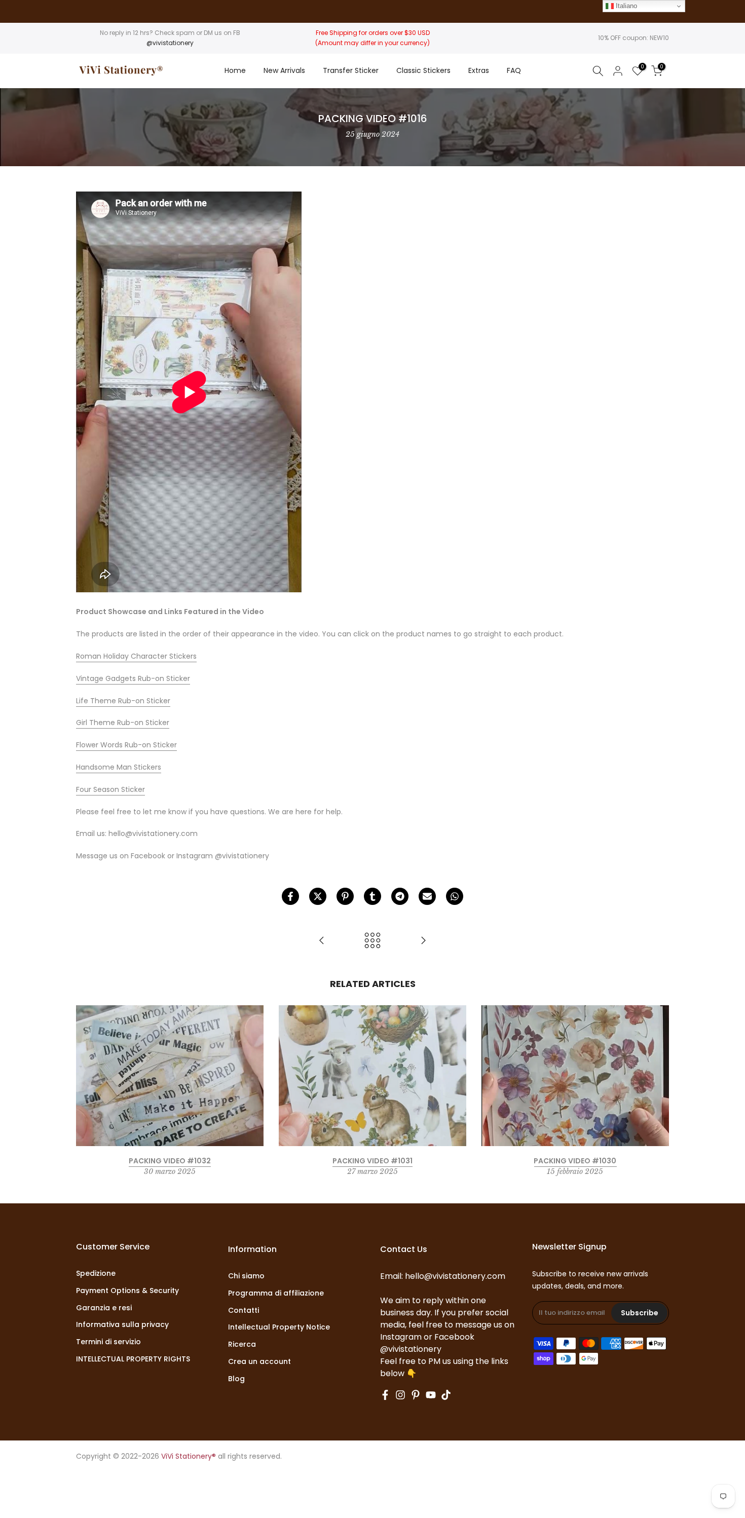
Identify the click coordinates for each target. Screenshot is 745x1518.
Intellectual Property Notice (279, 1327)
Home (235, 70)
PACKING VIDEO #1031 (372, 1161)
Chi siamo (246, 1276)
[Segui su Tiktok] (446, 1394)
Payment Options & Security (127, 1291)
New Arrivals (284, 70)
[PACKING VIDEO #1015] (321, 941)
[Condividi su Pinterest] (345, 896)
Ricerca (242, 1344)
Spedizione (96, 1273)
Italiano (625, 6)
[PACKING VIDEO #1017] (423, 941)
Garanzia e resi (104, 1308)
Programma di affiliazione (276, 1293)
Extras (478, 70)
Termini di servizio (108, 1342)
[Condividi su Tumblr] (372, 896)
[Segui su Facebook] (385, 1394)
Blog (236, 1379)
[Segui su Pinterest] (416, 1394)
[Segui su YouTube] (431, 1394)
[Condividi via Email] (427, 896)
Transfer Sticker (351, 70)
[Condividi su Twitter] (317, 896)
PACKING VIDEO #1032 (170, 1161)
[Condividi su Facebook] (290, 896)
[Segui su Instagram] (400, 1394)
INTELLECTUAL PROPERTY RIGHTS (133, 1359)
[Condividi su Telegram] (399, 896)
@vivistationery (170, 43)
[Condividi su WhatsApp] (454, 896)
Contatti (243, 1310)
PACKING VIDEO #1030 (575, 1161)
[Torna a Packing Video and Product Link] (372, 941)
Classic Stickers (423, 70)
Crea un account (259, 1362)
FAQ (514, 70)
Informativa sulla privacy (122, 1325)
